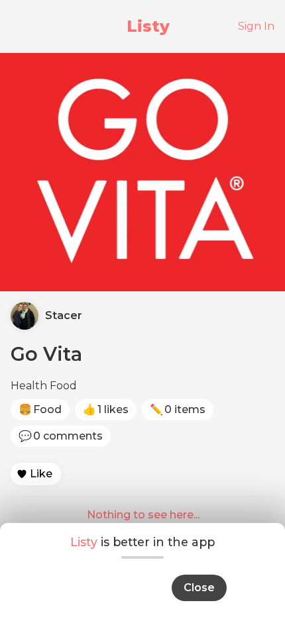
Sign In (256, 26)
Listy (148, 26)
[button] (36, 474)
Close (199, 587)
